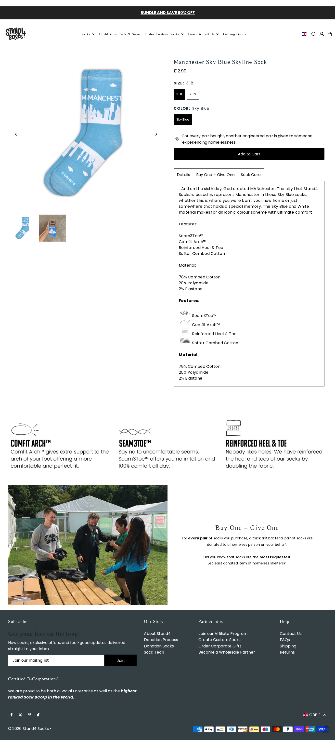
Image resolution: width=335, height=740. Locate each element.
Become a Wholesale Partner (226, 652)
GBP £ (315, 715)
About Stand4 (157, 633)
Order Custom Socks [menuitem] (162, 34)
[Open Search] (313, 34)
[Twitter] (20, 715)
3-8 (179, 94)
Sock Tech (154, 652)
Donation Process (161, 640)
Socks (86, 34)
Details (183, 175)
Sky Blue (182, 119)
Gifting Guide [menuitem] (235, 34)
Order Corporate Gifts (220, 646)
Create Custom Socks (219, 640)
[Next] (155, 134)
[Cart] (330, 34)
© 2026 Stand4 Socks (28, 728)
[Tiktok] (38, 715)
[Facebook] (12, 715)
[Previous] (16, 134)
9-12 (193, 94)
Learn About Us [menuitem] (201, 34)
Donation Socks (159, 646)
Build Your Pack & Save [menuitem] (119, 34)
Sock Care (251, 175)
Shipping (288, 646)
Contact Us (291, 633)
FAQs (285, 640)
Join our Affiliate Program (222, 633)
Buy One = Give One (215, 175)
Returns (287, 652)
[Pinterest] (29, 715)
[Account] (322, 34)
